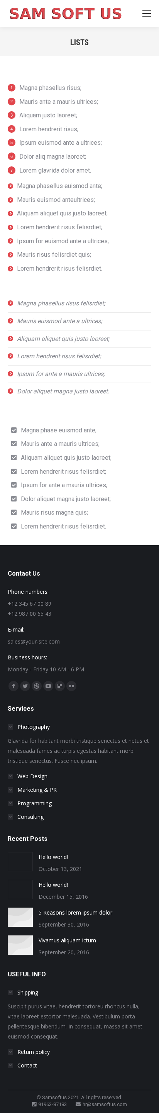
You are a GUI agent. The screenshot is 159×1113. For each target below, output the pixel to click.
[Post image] (20, 861)
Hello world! (53, 857)
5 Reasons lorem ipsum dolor (75, 912)
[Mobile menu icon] (146, 13)
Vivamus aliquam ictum (67, 940)
